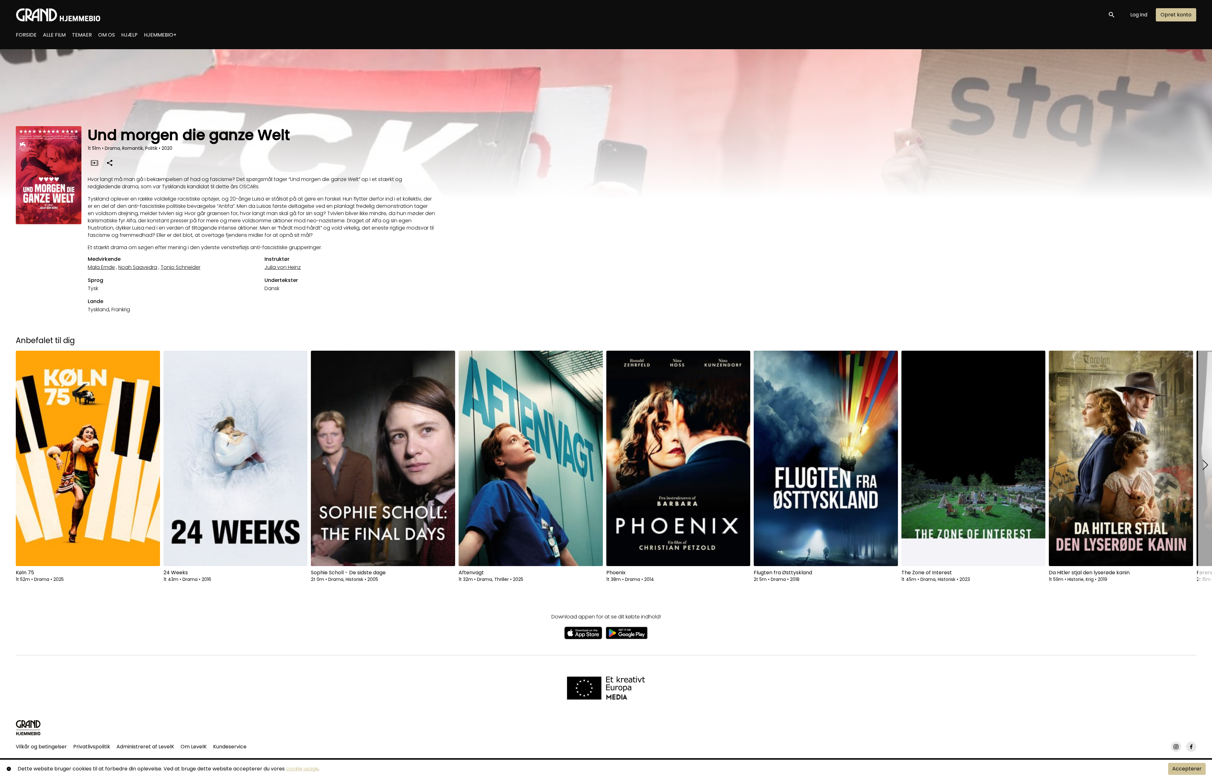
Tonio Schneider (180, 267)
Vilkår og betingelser (41, 746)
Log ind (1138, 14)
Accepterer (1187, 768)
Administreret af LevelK (145, 746)
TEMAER (82, 34)
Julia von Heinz (282, 267)
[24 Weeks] (235, 458)
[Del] (109, 162)
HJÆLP (129, 34)
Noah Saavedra (137, 267)
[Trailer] (94, 162)
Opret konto (1176, 14)
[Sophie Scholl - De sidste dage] (383, 458)
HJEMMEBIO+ (160, 34)
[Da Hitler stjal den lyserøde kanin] (1121, 458)
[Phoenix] (678, 458)
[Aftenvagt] (531, 458)
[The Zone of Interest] (973, 458)
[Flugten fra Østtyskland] (826, 458)
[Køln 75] (88, 458)
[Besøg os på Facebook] (1191, 747)
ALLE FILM (54, 34)
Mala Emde (101, 267)
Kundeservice (230, 746)
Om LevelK (194, 746)
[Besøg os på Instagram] (1176, 747)
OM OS (106, 34)
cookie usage (302, 768)
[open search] (1112, 14)
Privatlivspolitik (91, 746)
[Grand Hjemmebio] (28, 727)
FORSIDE (26, 34)
